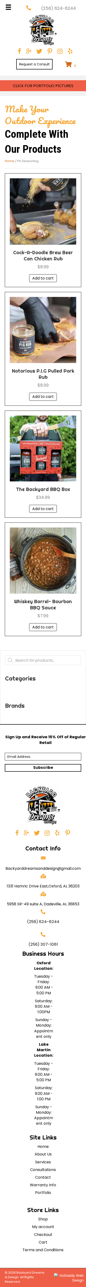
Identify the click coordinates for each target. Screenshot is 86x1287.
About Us (43, 1154)
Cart (43, 1242)
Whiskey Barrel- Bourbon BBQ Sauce (43, 604)
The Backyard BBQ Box (43, 489)
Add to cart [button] (43, 278)
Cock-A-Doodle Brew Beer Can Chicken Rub (43, 255)
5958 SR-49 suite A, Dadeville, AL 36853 (43, 904)
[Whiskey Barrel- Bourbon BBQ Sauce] (43, 560)
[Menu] (8, 7)
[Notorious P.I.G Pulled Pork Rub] (43, 329)
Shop (43, 1219)
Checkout (43, 1234)
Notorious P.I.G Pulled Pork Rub (43, 374)
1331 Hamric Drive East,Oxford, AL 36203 (43, 886)
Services (43, 1162)
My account (43, 1226)
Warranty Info (43, 1185)
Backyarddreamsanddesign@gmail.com (43, 868)
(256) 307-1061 (43, 944)
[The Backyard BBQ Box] (43, 448)
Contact (43, 1177)
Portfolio (43, 1192)
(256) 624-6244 (43, 921)
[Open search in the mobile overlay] (43, 660)
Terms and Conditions (43, 1250)
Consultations (43, 1169)
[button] (34, 64)
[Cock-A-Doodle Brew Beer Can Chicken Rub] (43, 211)
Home (9, 161)
